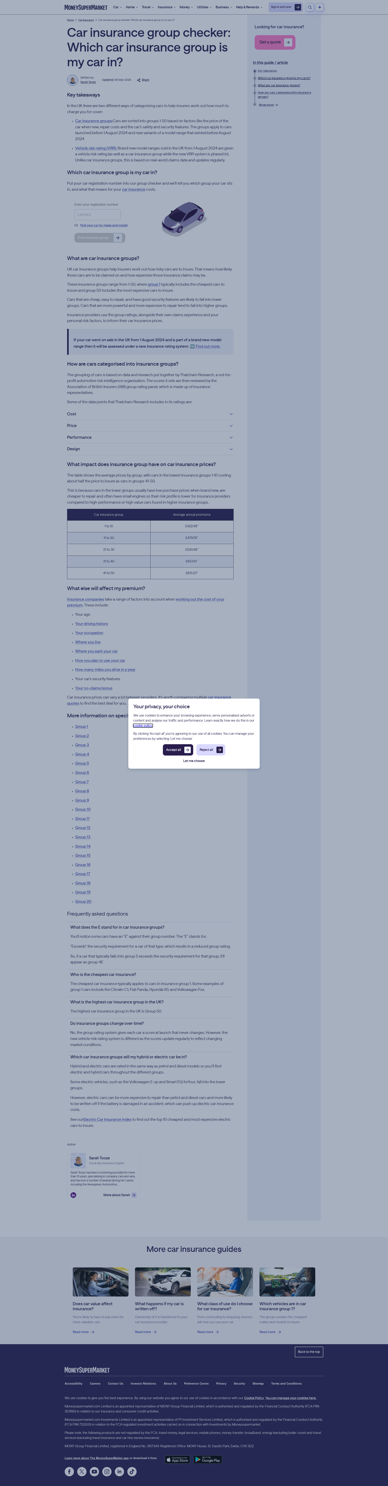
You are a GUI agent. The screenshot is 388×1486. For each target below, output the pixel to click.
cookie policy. (143, 725)
